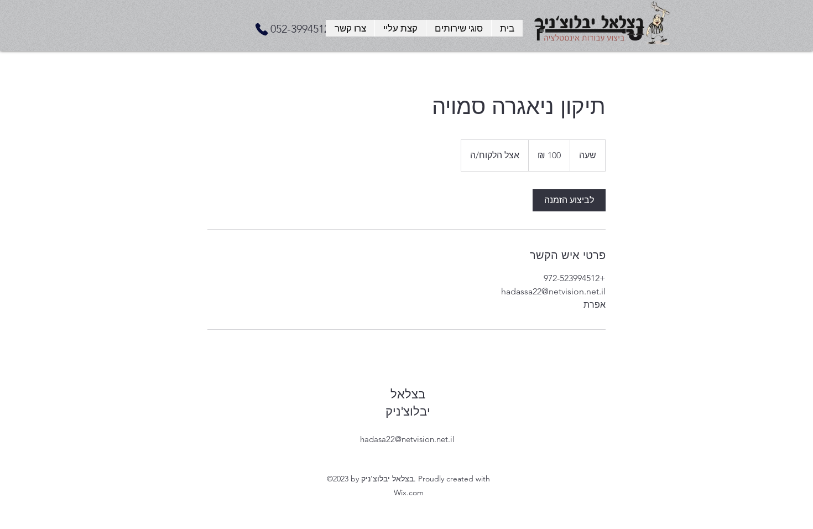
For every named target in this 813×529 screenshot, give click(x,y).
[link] (569, 200)
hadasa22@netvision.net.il (407, 439)
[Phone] (261, 29)
